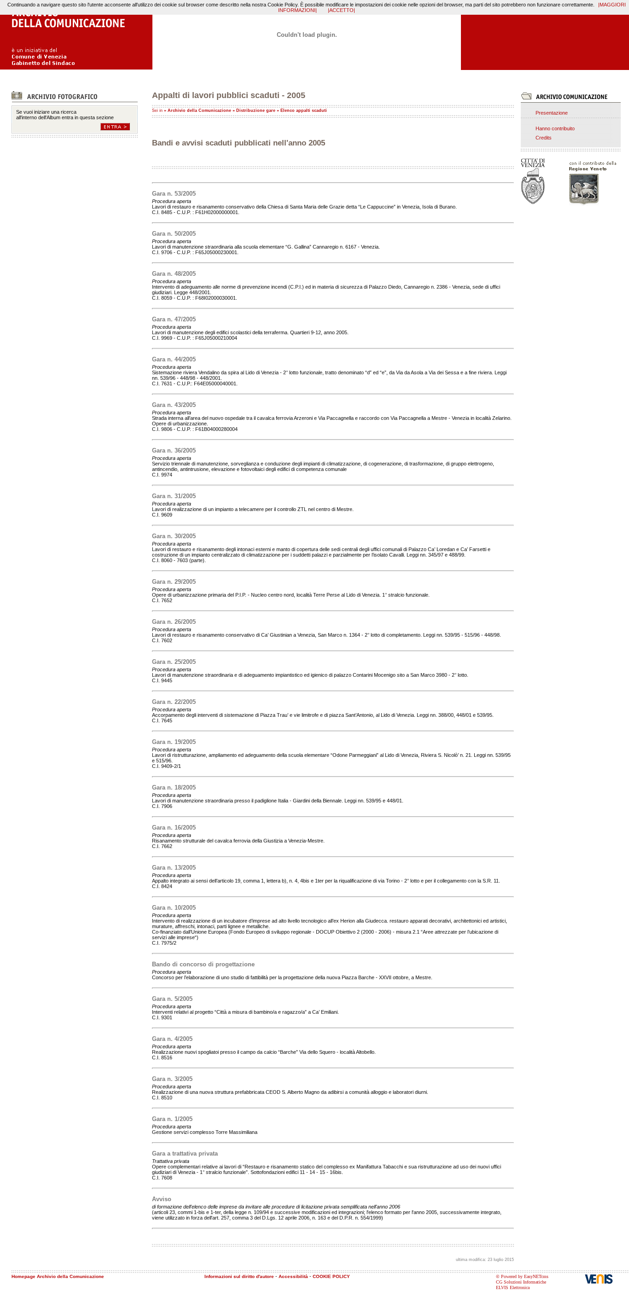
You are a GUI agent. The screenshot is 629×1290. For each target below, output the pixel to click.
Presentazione (552, 113)
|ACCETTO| (341, 10)
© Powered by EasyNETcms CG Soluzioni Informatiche (522, 1279)
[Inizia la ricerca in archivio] (119, 126)
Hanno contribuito (555, 128)
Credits (544, 137)
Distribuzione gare (255, 110)
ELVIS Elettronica (513, 1287)
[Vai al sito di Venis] (607, 1278)
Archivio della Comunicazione (199, 110)
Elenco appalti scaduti (303, 110)
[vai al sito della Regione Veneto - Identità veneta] (591, 181)
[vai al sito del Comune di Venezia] (541, 181)
